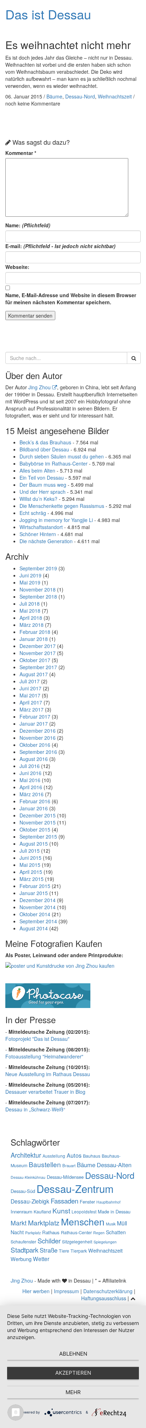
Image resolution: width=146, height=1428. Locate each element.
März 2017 (31, 709)
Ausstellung (54, 1156)
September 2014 (38, 921)
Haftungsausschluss (103, 1298)
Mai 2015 (29, 864)
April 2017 (30, 702)
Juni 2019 (30, 575)
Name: (27, 225)
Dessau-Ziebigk (30, 1201)
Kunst (61, 1210)
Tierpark (79, 1251)
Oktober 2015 (34, 829)
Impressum (66, 1291)
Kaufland (42, 1211)
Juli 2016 (29, 765)
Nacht (17, 1232)
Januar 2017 (33, 723)
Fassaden (64, 1200)
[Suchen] (134, 358)
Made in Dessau (114, 1211)
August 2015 (33, 843)
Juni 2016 (30, 772)
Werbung (21, 1258)
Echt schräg (32, 512)
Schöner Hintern (37, 534)
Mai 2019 (29, 582)
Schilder (49, 1240)
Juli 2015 (29, 850)
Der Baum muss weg (42, 484)
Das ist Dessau (48, 14)
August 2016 (33, 758)
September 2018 (38, 596)
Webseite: (17, 266)
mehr (73, 1392)
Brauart (68, 1165)
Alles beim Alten (37, 470)
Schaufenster (23, 1241)
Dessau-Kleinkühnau (28, 1177)
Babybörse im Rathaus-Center (53, 463)
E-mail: (60, 246)
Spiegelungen (105, 1241)
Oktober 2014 (34, 914)
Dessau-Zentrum (74, 1188)
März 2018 (31, 624)
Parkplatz (33, 1232)
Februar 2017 (34, 716)
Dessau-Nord (80, 96)
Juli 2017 (29, 681)
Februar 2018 (34, 631)
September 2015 (38, 836)
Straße (48, 1250)
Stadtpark (24, 1249)
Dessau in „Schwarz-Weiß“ (35, 1109)
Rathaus (51, 1232)
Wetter (41, 1258)
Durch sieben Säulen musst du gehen (61, 456)
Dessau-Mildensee (65, 1177)
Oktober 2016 (34, 744)
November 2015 (37, 822)
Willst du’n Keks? (38, 498)
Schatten (116, 1232)
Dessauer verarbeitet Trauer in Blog (45, 1091)
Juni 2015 (30, 857)
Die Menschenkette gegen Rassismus (61, 505)
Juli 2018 (29, 603)
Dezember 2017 (37, 645)
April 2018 (30, 617)
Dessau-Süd (23, 1191)
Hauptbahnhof (108, 1202)
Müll (122, 1223)
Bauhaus (91, 1156)
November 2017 (37, 652)
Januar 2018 (33, 638)
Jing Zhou (40, 387)
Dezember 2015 (37, 815)
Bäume (54, 96)
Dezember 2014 (37, 900)
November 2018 (37, 589)
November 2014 (37, 907)
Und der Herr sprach (42, 491)
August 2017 (33, 674)
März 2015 (31, 878)
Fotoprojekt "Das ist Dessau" (37, 1038)
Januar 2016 (33, 808)
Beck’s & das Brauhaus (45, 442)
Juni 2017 (30, 688)
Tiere (64, 1251)
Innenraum (21, 1211)
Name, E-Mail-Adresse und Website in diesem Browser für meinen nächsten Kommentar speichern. (70, 299)
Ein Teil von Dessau (41, 477)
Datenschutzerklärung (108, 1291)
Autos (74, 1155)
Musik (111, 1223)
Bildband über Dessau (44, 449)
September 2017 (38, 667)
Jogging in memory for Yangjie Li (56, 519)
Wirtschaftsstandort (41, 526)
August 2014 (33, 928)
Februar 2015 (34, 885)
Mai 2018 (29, 610)
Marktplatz (44, 1222)
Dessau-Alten (114, 1164)
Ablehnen (73, 1353)
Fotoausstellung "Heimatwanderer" (44, 1056)
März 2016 (31, 794)
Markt (19, 1222)
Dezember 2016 (37, 730)
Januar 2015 (33, 892)
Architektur (26, 1154)
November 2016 (37, 737)
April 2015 (30, 871)
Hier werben (36, 1291)
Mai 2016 (29, 780)
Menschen (83, 1221)
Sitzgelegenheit (77, 1241)
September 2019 (38, 568)
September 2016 (38, 751)
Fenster (87, 1201)
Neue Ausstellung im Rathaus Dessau (47, 1074)
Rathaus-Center (76, 1232)
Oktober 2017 (34, 660)
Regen (99, 1232)
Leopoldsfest (84, 1211)
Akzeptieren (73, 1372)
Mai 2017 (29, 695)
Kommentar (20, 152)
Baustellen (45, 1164)
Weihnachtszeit (115, 96)
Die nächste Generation (46, 541)
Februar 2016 (34, 801)
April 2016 (30, 787)
